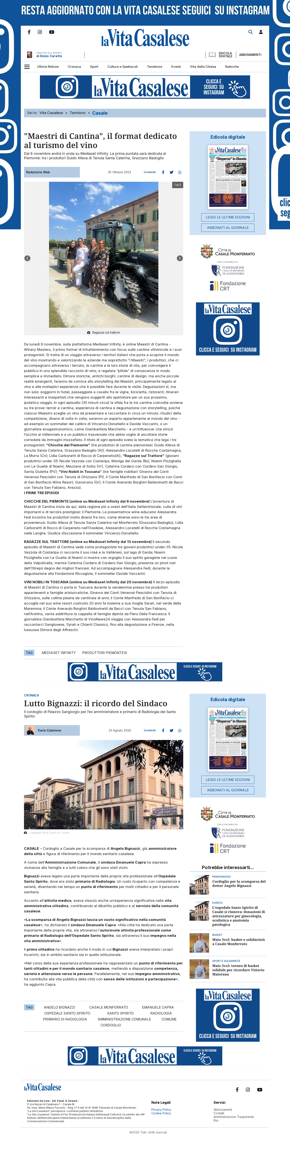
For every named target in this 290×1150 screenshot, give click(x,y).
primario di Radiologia (65, 1019)
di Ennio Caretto (49, 56)
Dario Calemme (49, 730)
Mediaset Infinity (59, 653)
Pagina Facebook (29, 32)
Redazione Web (38, 172)
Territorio (78, 113)
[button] (261, 33)
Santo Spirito (120, 1013)
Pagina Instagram (39, 32)
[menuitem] (48, 66)
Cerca (250, 32)
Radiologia (161, 1013)
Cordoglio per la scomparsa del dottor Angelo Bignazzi (239, 883)
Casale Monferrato (108, 1007)
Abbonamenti (250, 54)
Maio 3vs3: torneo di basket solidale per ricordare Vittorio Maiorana (238, 970)
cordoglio (111, 1025)
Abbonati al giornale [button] (228, 227)
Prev (27, 258)
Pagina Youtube (51, 32)
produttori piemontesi (104, 653)
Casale (100, 113)
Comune (169, 1019)
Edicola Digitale (225, 55)
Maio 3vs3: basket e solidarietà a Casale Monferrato (238, 941)
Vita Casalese (51, 113)
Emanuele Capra (158, 1007)
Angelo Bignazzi (59, 1007)
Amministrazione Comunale (124, 1019)
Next (179, 258)
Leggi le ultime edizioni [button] (228, 217)
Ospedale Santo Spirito (67, 1013)
